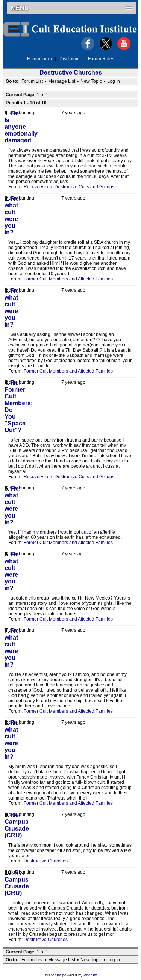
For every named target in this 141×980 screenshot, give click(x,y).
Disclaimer (70, 58)
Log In (113, 81)
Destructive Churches (70, 72)
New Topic (91, 81)
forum (56, 975)
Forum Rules (101, 58)
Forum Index (40, 58)
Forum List (32, 81)
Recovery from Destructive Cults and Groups (69, 186)
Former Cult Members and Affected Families (68, 279)
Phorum (90, 975)
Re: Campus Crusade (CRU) (17, 825)
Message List (61, 81)
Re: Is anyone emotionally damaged (21, 126)
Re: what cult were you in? (13, 215)
